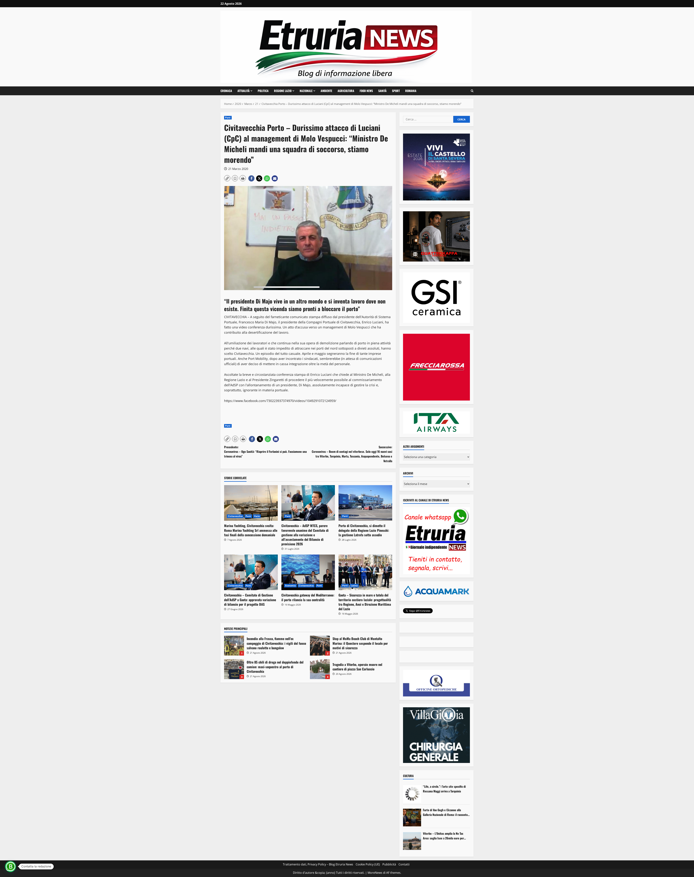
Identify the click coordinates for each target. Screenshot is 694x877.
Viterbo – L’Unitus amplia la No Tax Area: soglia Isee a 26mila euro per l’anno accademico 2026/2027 (443, 835)
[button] (472, 90)
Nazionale (306, 91)
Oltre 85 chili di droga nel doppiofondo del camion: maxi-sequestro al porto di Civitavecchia (234, 669)
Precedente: (265, 451)
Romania (410, 91)
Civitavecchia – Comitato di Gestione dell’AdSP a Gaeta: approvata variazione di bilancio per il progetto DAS (250, 599)
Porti (228, 117)
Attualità (243, 91)
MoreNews (375, 873)
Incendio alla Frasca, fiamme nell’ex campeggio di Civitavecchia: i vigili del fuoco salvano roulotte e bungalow (234, 646)
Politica (263, 91)
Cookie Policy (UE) (368, 864)
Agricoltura (346, 91)
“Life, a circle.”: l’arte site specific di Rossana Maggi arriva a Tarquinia (444, 788)
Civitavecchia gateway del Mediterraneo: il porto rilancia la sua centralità (307, 597)
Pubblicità (389, 864)
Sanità (382, 91)
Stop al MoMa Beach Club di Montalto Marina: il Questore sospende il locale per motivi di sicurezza (320, 646)
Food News (366, 91)
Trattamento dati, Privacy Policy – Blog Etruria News (318, 864)
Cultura (408, 776)
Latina (354, 585)
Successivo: (352, 454)
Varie (257, 516)
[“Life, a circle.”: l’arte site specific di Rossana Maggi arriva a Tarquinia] (412, 794)
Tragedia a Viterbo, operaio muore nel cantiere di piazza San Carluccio (320, 669)
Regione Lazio (283, 91)
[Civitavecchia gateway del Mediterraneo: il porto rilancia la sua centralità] (308, 572)
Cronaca (226, 91)
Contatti (404, 864)
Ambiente (326, 91)
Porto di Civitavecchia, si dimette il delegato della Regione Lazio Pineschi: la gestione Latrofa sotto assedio (364, 530)
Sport (396, 91)
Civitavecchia (235, 516)
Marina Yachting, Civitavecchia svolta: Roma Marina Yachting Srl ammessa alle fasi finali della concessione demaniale (250, 530)
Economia (290, 585)
